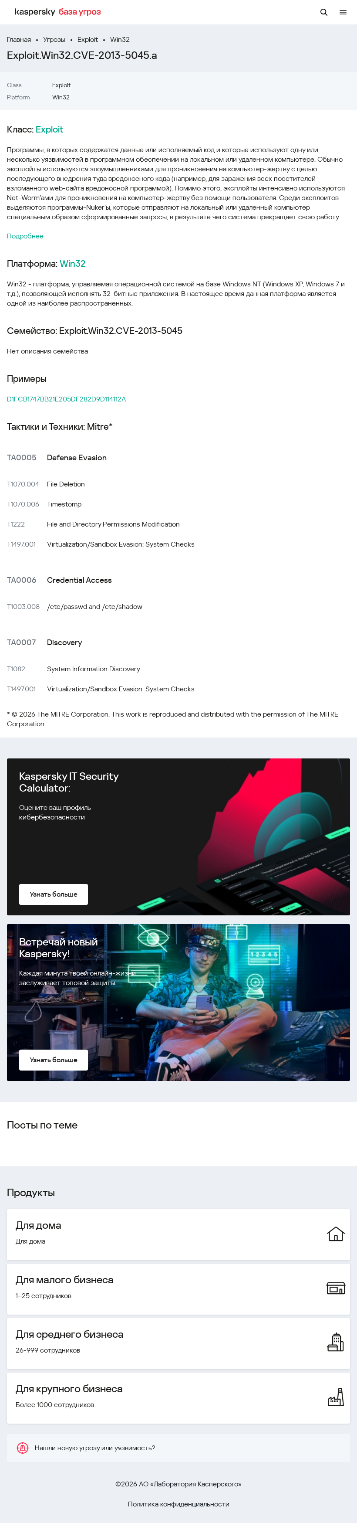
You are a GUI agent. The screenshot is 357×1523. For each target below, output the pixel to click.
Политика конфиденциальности (178, 1504)
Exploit (87, 39)
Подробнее (25, 236)
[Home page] (59, 12)
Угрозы (54, 39)
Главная (19, 39)
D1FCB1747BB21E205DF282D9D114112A (66, 399)
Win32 (120, 39)
